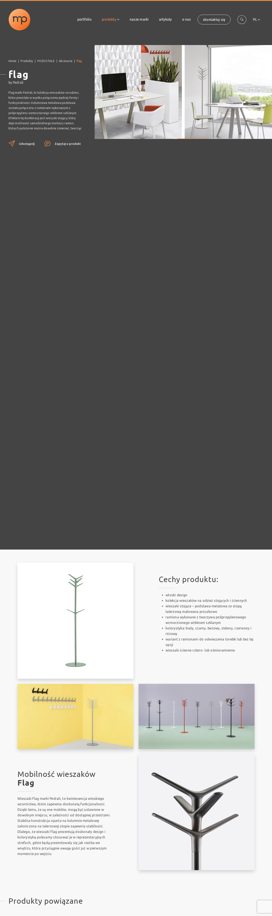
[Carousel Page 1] (126, 135)
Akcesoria (65, 61)
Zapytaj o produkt (68, 144)
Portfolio (84, 19)
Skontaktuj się (214, 19)
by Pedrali (15, 82)
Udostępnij (27, 144)
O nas (186, 19)
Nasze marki (139, 19)
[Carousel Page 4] (224, 135)
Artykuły (165, 19)
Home (12, 61)
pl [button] (255, 19)
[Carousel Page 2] (158, 135)
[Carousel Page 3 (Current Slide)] (191, 135)
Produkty (109, 19)
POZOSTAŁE (46, 61)
